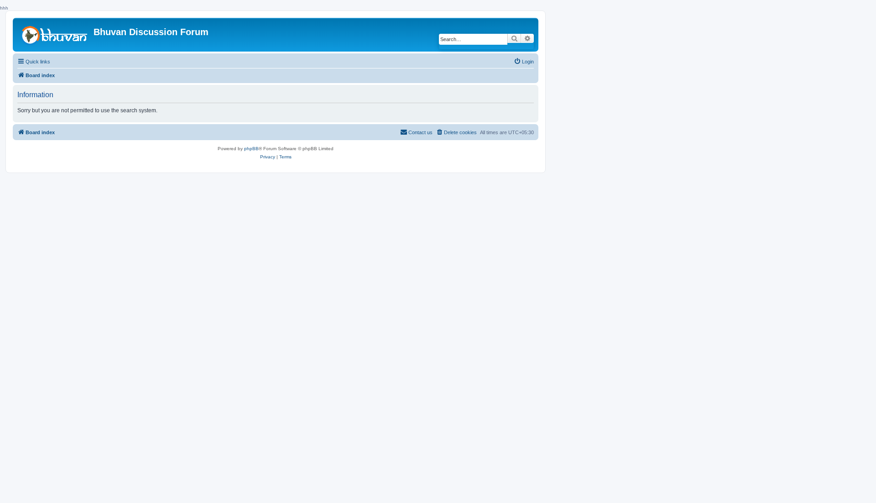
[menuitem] (524, 61)
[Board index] (54, 34)
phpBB (251, 148)
